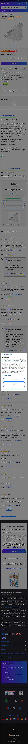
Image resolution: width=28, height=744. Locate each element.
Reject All (14, 384)
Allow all (14, 388)
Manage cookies (14, 380)
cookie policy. (8, 375)
